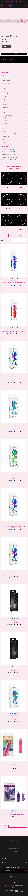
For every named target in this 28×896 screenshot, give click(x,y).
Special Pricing (6, 83)
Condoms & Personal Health (9, 134)
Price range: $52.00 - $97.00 (9, 152)
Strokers (4, 110)
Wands (5, 102)
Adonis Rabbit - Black (14, 623)
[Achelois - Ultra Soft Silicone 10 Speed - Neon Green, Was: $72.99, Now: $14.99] (14, 455)
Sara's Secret (10, 885)
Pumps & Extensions (7, 115)
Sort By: (13, 240)
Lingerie (4, 112)
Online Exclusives (6, 78)
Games (4, 139)
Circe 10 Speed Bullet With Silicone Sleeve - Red (14, 331)
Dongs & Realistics (7, 104)
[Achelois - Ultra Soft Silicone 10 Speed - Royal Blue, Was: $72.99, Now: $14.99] (14, 504)
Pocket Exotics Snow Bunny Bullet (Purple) (14, 814)
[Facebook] (6, 876)
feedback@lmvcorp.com (14, 854)
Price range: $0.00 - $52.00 (8, 149)
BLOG (16, 882)
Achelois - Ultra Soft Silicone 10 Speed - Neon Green (14, 477)
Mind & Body (5, 136)
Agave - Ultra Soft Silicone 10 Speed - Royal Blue (13, 575)
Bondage (4, 123)
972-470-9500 (14, 851)
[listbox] (21, 240)
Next (25, 235)
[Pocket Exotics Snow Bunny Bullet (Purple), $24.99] (14, 792)
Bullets (5, 91)
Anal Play (4, 118)
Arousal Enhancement (8, 126)
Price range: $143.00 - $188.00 (9, 157)
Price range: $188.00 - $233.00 (9, 160)
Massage (4, 131)
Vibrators (4, 86)
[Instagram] (17, 876)
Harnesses (5, 120)
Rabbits (6, 96)
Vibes (5, 99)
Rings (3, 128)
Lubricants (5, 107)
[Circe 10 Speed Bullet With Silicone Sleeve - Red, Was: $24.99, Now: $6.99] (14, 309)
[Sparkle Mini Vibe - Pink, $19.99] (14, 745)
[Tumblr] (22, 876)
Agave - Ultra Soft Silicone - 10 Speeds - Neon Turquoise (14, 718)
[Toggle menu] (2, 5)
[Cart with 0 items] (25, 5)
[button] (6, 46)
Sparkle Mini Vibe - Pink (14, 767)
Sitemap (14, 887)
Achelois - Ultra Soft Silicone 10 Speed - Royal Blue (14, 526)
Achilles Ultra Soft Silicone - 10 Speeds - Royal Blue (14, 379)
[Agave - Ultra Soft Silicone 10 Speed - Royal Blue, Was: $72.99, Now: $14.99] (14, 553)
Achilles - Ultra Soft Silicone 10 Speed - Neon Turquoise (14, 428)
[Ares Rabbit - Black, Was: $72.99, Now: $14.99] (14, 648)
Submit (25, 871)
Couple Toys (7, 94)
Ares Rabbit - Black (14, 670)
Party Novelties (6, 81)
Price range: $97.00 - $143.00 (9, 154)
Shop (2, 75)
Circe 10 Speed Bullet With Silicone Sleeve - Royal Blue (14, 283)
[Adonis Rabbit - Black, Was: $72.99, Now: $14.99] (14, 601)
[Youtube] (11, 876)
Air (4, 88)
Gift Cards (3, 142)
